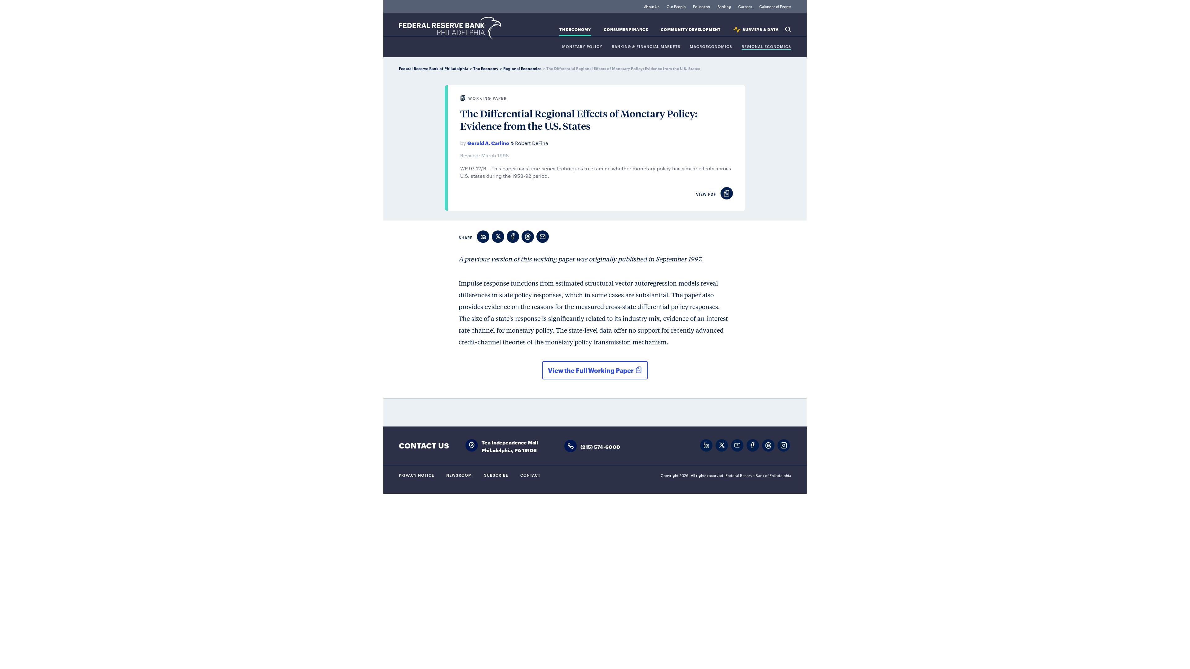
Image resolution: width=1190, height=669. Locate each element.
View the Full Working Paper (591, 370)
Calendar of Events (775, 6)
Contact (530, 475)
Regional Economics (766, 46)
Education (701, 6)
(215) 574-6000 (600, 446)
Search (788, 29)
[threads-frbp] (768, 445)
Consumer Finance (626, 29)
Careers (745, 6)
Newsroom (459, 475)
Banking (724, 6)
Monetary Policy (582, 46)
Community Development (691, 29)
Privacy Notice (416, 475)
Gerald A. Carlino (488, 142)
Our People (676, 6)
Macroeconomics (711, 46)
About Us (651, 6)
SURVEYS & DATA (761, 29)
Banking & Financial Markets (646, 46)
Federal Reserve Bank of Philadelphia (450, 28)
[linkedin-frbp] (706, 445)
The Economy (575, 29)
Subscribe (496, 475)
